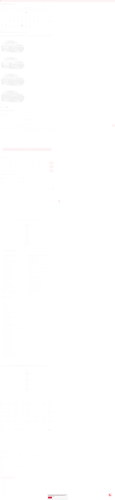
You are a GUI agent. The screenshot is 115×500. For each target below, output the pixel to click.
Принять (50, 497)
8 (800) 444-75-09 (5, 1)
